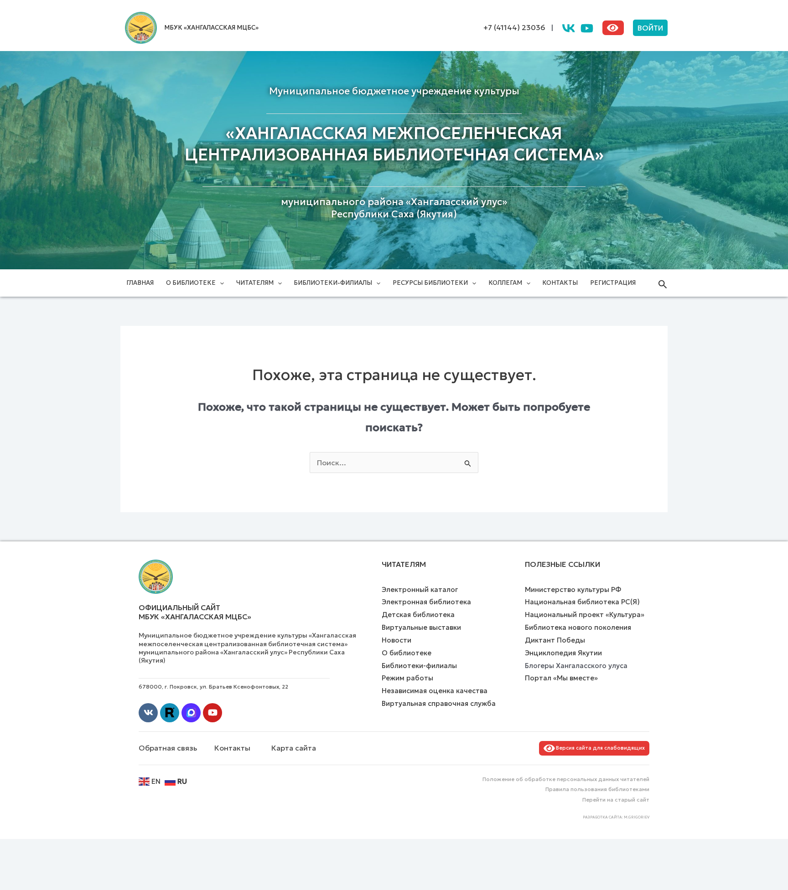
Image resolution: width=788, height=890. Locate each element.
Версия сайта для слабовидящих (599, 748)
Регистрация (613, 283)
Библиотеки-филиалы (333, 283)
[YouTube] (587, 28)
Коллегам (505, 283)
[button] (650, 28)
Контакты (560, 283)
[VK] (568, 28)
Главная (140, 283)
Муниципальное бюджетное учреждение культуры (394, 91)
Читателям (255, 283)
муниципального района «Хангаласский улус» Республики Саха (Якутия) (394, 208)
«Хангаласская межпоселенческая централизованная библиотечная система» (394, 144)
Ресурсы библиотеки (430, 283)
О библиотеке (191, 283)
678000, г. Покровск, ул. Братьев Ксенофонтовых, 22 (213, 686)
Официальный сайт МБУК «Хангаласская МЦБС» (195, 612)
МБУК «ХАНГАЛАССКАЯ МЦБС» (211, 27)
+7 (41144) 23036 (514, 27)
